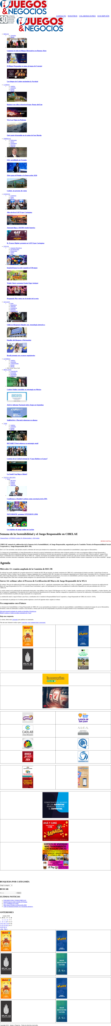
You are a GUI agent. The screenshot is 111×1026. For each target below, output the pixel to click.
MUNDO (13, 480)
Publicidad (13, 376)
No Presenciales (14, 249)
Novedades (13, 374)
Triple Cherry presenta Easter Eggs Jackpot (22, 283)
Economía (13, 373)
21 (1, 925)
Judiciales (13, 306)
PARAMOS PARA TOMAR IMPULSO (14, 900)
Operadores (13, 143)
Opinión (12, 483)
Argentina (13, 35)
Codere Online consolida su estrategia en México (24, 389)
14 (1, 923)
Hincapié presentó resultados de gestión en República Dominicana (18, 611)
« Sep (1, 929)
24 (6, 925)
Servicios (12, 145)
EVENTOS (6, 194)
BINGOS (6, 34)
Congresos (13, 195)
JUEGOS (6, 246)
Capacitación (14, 371)
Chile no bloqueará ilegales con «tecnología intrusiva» (26, 325)
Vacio (8, 479)
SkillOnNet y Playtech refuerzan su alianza (22, 420)
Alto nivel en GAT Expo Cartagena (19, 212)
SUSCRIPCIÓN (103, 16)
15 (2, 923)
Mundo (12, 37)
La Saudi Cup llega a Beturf (17, 474)
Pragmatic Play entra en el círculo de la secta (23, 298)
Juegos (12, 142)
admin (37, 538)
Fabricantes (13, 140)
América (12, 86)
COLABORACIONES (87, 16)
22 (2, 925)
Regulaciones (14, 311)
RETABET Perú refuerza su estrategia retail (22, 443)
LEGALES (6, 302)
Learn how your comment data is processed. (33, 622)
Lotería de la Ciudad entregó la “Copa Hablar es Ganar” (27, 459)
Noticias (12, 482)
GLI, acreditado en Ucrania (17, 160)
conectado (15, 619)
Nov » (6, 929)
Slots (11, 254)
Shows (12, 198)
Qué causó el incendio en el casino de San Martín (24, 135)
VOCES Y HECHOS (9, 477)
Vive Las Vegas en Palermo (16, 120)
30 (4, 927)
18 (8, 923)
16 (4, 923)
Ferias (12, 197)
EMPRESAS (7, 138)
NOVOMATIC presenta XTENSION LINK (22, 514)
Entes (11, 303)
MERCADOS (7, 369)
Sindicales (13, 485)
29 (2, 927)
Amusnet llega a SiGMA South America (21, 228)
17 (6, 923)
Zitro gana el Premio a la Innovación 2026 (22, 175)
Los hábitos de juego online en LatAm (20, 529)
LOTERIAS (6, 359)
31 (6, 927)
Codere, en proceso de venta (17, 191)
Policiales (13, 309)
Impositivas (13, 305)
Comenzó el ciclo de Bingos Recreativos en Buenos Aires (26, 51)
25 (8, 925)
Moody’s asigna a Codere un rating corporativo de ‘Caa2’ (15, 613)
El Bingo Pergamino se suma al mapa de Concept (24, 66)
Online (12, 252)
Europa (12, 89)
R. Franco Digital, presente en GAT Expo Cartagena (25, 243)
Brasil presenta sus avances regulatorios (21, 355)
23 (4, 925)
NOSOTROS (72, 16)
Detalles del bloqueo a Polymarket (19, 340)
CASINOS (6, 84)
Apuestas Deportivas (16, 248)
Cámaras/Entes (14, 363)
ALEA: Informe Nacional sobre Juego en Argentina (25, 405)
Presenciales (13, 251)
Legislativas (13, 308)
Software (12, 146)
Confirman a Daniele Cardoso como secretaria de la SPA (27, 499)
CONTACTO (61, 16)
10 (6, 921)
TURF (5, 423)
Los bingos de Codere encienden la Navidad (22, 81)
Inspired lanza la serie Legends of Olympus (22, 268)
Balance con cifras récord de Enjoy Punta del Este (24, 104)
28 (1, 927)
